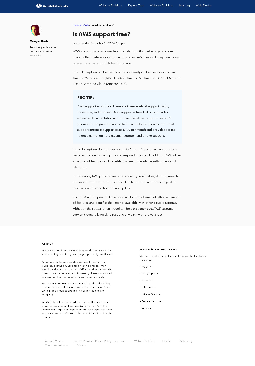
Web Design (204, 5)
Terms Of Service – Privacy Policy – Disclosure (99, 341)
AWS (86, 25)
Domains (81, 345)
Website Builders (110, 5)
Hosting (184, 5)
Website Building (161, 5)
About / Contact (54, 341)
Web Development (56, 345)
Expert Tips (136, 5)
